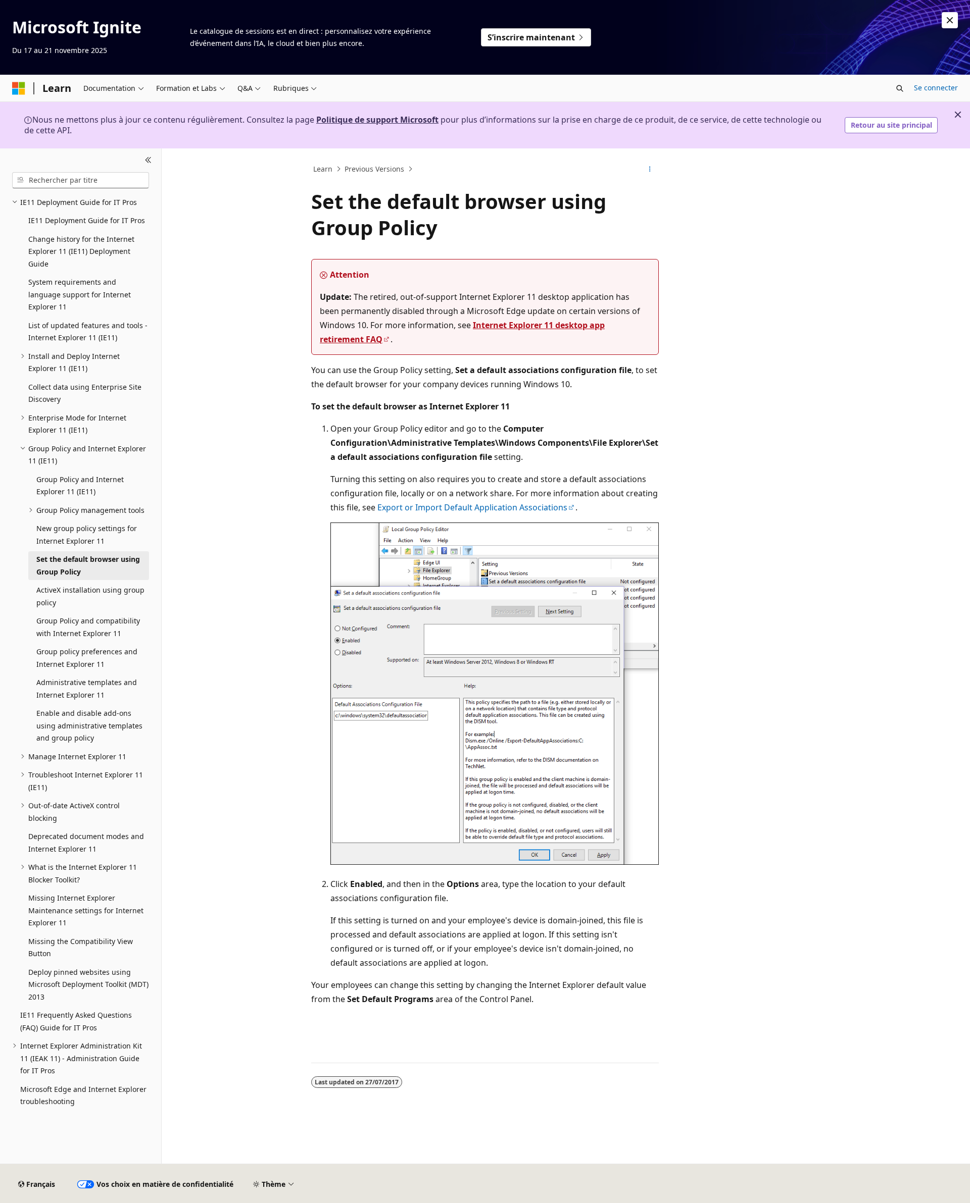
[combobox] (80, 180)
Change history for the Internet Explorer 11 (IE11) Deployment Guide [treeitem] (81, 251)
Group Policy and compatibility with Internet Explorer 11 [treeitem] (88, 627)
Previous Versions (374, 169)
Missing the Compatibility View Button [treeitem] (80, 947)
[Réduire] (148, 160)
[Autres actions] (650, 169)
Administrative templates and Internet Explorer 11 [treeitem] (86, 688)
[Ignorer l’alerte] (950, 20)
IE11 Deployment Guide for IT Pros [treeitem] (86, 220)
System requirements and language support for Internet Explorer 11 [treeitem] (79, 294)
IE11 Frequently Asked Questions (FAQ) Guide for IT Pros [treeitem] (76, 1021)
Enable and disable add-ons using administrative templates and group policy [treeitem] (89, 725)
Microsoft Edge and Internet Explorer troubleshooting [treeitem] (83, 1095)
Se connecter (936, 87)
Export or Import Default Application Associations (472, 507)
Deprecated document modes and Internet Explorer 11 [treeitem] (86, 842)
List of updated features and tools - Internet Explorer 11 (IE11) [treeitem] (88, 332)
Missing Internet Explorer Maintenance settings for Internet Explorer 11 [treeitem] (85, 910)
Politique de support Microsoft (377, 119)
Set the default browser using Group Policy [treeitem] (88, 565)
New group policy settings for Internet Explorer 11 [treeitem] (86, 535)
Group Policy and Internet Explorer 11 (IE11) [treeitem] (80, 486)
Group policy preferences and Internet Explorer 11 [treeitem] (86, 658)
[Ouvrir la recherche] (900, 88)
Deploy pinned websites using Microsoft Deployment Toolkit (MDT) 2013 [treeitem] (88, 984)
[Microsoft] (18, 88)
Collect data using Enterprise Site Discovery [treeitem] (84, 393)
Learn (322, 169)
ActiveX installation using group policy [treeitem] (90, 596)
